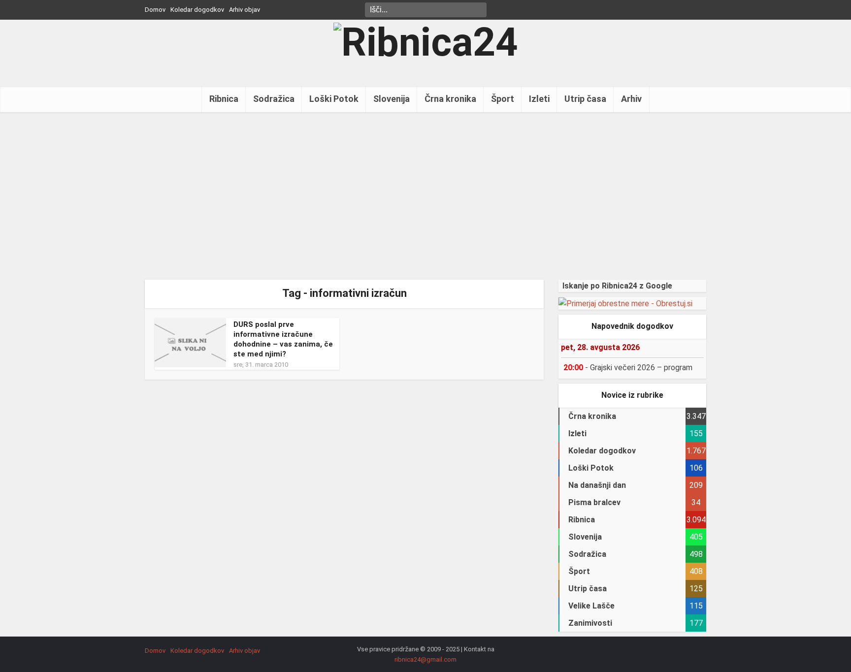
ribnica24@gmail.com (425, 659)
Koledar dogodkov (197, 9)
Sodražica (274, 99)
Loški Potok (334, 99)
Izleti (539, 99)
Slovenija (391, 99)
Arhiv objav (244, 9)
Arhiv (631, 99)
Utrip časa (585, 99)
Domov (155, 9)
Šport (502, 99)
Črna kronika (450, 99)
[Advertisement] (425, 196)
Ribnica (223, 99)
